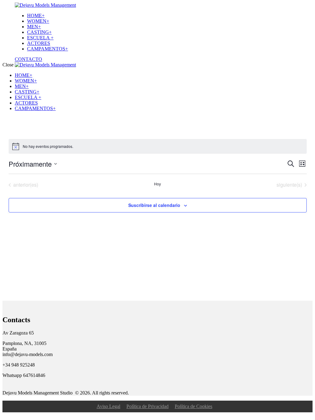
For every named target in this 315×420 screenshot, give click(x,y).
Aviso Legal (108, 406)
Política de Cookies (193, 406)
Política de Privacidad (147, 406)
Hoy (157, 183)
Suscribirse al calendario (154, 205)
